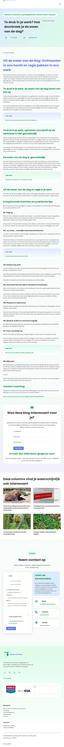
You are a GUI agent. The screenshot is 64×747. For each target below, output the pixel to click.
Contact (5, 716)
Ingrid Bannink (7, 714)
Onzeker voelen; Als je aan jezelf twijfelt (16, 256)
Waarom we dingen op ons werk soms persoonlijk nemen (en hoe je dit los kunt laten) (17, 508)
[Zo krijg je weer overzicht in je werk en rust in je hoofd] (47, 495)
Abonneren (18, 448)
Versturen (11, 628)
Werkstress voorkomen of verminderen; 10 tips (18, 179)
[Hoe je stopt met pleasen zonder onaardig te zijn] (17, 521)
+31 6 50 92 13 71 (44, 615)
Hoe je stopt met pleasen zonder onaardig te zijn (19, 352)
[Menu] (60, 4)
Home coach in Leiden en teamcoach (14, 708)
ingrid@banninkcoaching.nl (48, 604)
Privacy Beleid (7, 744)
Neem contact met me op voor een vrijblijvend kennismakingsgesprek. (23, 396)
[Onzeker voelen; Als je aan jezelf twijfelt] (47, 521)
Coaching (6, 710)
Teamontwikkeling (8, 712)
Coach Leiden (7, 678)
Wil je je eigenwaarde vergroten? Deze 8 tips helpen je (21, 120)
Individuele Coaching (9, 725)
